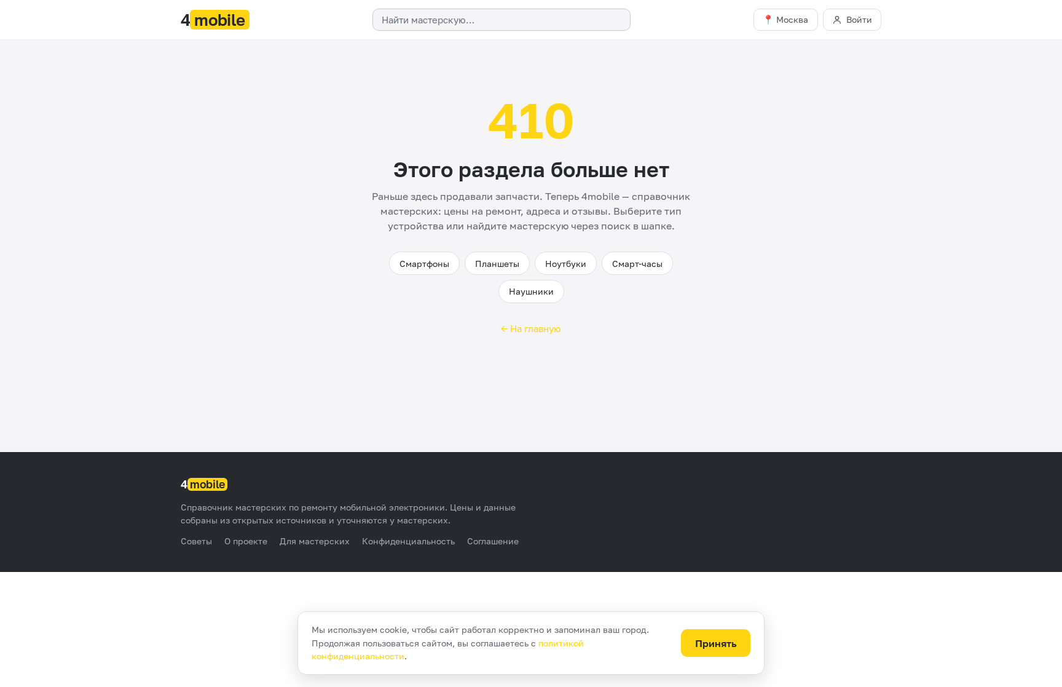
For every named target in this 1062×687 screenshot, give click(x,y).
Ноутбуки (565, 263)
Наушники (531, 291)
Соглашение (493, 541)
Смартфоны (424, 263)
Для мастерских (315, 541)
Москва (792, 19)
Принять (716, 643)
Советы (196, 541)
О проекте (245, 541)
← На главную (531, 328)
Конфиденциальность (408, 541)
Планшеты (497, 263)
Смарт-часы (637, 263)
